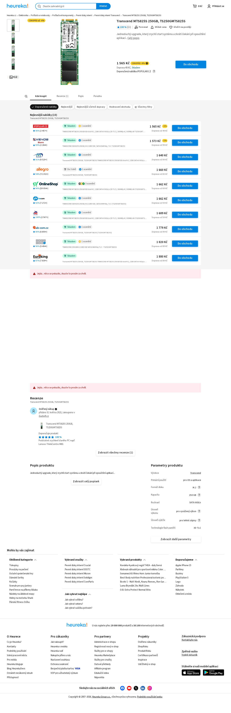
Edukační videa (101, 673)
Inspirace (142, 659)
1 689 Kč (162, 213)
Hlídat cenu (161, 27)
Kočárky (13, 581)
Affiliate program (102, 668)
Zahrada (180, 585)
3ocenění (90, 183)
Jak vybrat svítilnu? (74, 599)
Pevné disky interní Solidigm (78, 577)
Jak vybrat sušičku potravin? (78, 607)
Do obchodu (185, 128)
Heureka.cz (11, 15)
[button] (40, 96)
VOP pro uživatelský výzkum (64, 673)
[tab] (40, 96)
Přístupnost (13, 677)
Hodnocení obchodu (119, 107)
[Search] (26, 96)
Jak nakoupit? (57, 642)
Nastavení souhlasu (60, 659)
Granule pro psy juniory (20, 585)
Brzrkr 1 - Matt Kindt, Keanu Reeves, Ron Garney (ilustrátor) (143, 581)
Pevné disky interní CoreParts (79, 581)
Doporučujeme (184, 560)
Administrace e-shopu (105, 642)
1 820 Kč (162, 242)
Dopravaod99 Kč (159, 145)
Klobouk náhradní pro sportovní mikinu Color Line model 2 (143, 569)
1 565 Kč (158, 127)
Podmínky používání (16, 651)
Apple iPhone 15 (183, 565)
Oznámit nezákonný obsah (20, 673)
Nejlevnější (66, 107)
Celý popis (133, 38)
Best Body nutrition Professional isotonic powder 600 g (143, 577)
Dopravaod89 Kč (159, 159)
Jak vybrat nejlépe (76, 594)
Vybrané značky (74, 560)
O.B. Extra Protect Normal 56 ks (135, 589)
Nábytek (180, 589)
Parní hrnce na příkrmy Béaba (23, 589)
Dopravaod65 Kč (159, 174)
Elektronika (23, 15)
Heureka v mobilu (59, 646)
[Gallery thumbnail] (13, 25)
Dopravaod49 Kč (159, 130)
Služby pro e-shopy (103, 651)
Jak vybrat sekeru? (74, 603)
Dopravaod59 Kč (159, 203)
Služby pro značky (103, 659)
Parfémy (180, 569)
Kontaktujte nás (190, 640)
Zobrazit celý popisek (86, 481)
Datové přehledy (102, 664)
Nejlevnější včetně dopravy (91, 107)
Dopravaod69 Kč (159, 188)
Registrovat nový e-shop (106, 646)
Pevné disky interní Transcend (107, 15)
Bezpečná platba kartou (62, 668)
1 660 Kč (162, 170)
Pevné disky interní (84, 15)
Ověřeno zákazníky (147, 642)
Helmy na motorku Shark (21, 598)
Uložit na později (182, 27)
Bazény (179, 573)
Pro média (12, 659)
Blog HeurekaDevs (16, 668)
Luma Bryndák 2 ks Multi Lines (134, 585)
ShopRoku (143, 646)
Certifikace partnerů (148, 655)
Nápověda (99, 677)
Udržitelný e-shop (147, 664)
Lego (178, 581)
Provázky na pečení (18, 569)
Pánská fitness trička (19, 602)
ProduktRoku (144, 651)
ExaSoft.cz (44, 416)
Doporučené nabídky (46, 107)
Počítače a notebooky (40, 15)
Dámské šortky (16, 577)
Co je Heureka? (14, 642)
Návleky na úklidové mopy (21, 594)
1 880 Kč (162, 257)
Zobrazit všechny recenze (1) (115, 453)
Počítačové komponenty (63, 15)
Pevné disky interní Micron (78, 573)
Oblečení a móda (184, 594)
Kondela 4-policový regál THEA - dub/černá (141, 565)
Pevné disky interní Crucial (78, 565)
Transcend (195, 473)
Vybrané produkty (131, 560)
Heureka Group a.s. (101, 697)
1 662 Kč (162, 184)
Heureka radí (57, 651)
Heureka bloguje (15, 664)
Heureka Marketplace (104, 655)
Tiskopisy (14, 565)
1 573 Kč (158, 141)
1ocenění (86, 126)
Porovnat (143, 27)
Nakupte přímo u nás (61, 655)
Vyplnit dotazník (189, 655)
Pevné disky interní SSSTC (78, 569)
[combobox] (65, 6)
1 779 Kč (162, 228)
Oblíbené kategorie (21, 560)
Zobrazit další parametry (176, 539)
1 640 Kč (162, 155)
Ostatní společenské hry (21, 573)
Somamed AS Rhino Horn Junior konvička (140, 573)
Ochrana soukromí (59, 664)
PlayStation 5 (182, 577)
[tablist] (92, 96)
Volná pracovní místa (17, 655)
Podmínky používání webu (149, 697)
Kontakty (11, 646)
